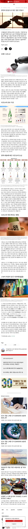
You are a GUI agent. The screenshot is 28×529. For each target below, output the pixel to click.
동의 (14, 521)
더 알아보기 (14, 524)
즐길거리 (13, 509)
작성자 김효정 (4, 45)
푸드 (7, 509)
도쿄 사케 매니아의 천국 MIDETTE (13, 368)
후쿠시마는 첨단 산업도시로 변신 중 (13, 372)
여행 (3, 509)
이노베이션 (19, 509)
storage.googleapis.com (6, 29)
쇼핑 (3, 513)
